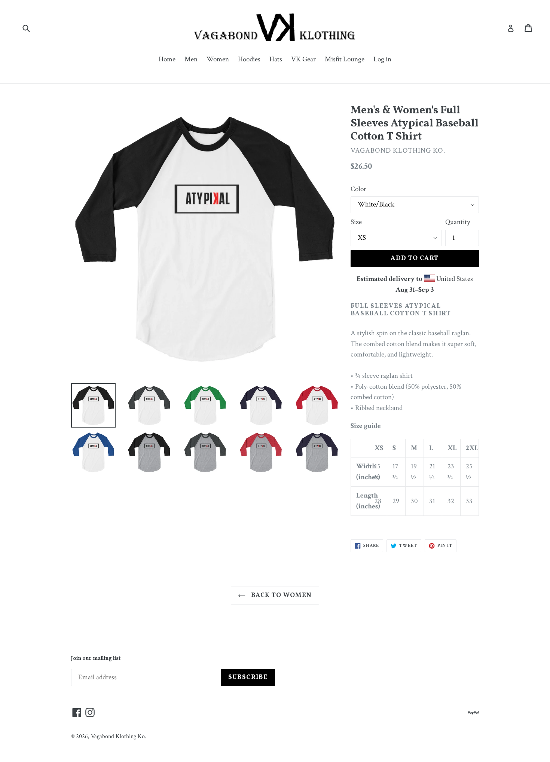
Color (358, 189)
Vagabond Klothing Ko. (118, 736)
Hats (275, 59)
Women (218, 59)
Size (356, 222)
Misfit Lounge (344, 59)
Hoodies (249, 59)
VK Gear (303, 59)
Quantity (457, 222)
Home (167, 59)
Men (191, 59)
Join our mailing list (95, 659)
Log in (382, 59)
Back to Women (280, 595)
